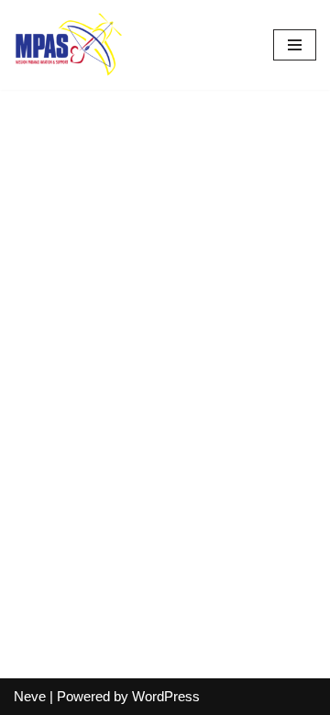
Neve (30, 696)
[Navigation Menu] (294, 44)
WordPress (166, 696)
